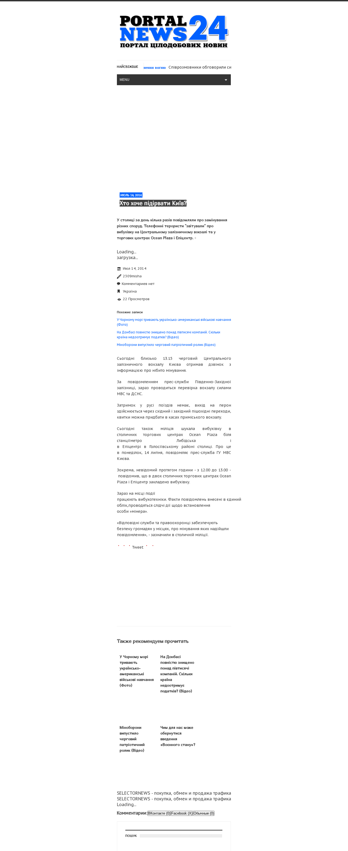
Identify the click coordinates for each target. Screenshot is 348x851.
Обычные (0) (204, 813)
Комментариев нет (138, 283)
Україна (130, 291)
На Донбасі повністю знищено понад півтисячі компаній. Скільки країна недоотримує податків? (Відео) (177, 673)
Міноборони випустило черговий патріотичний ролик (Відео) (166, 345)
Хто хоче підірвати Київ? (153, 203)
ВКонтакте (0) (159, 813)
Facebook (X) (181, 813)
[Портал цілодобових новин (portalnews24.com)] (174, 49)
